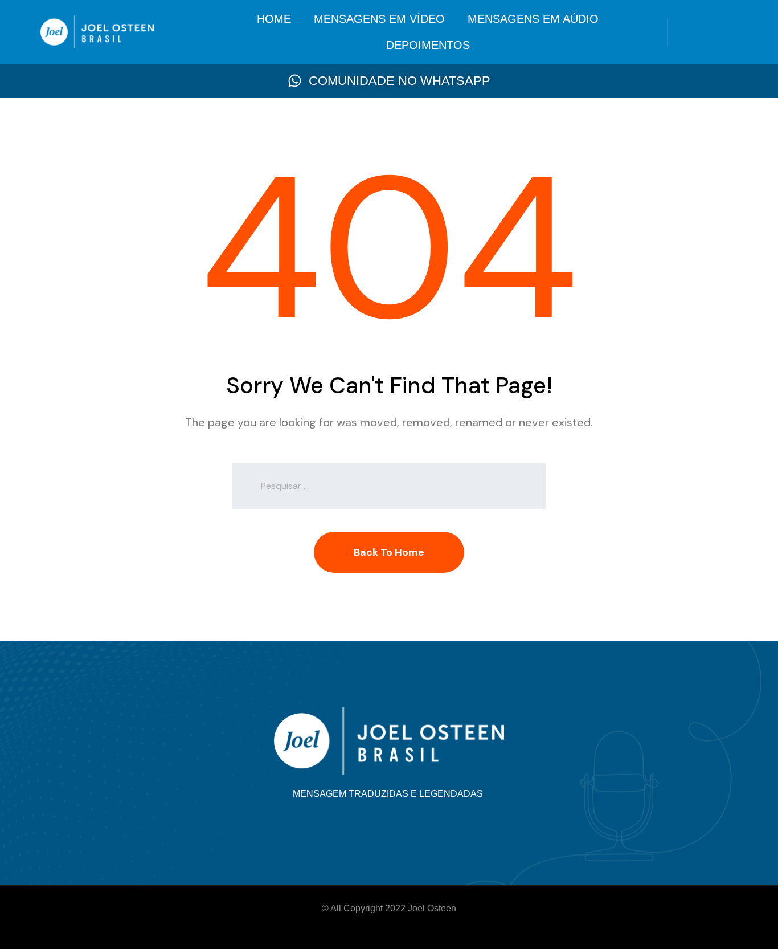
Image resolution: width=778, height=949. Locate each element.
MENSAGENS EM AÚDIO (533, 19)
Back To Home (389, 552)
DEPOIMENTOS (428, 45)
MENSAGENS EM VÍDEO (379, 19)
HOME (274, 19)
